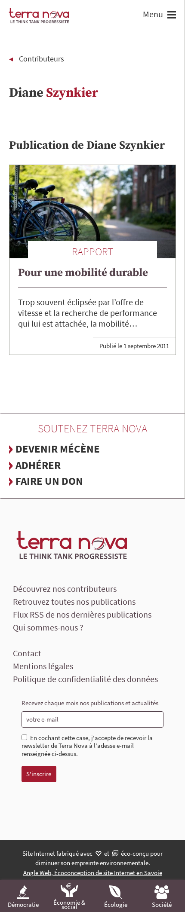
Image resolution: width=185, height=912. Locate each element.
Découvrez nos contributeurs (65, 588)
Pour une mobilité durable (83, 272)
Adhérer (38, 465)
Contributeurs (41, 59)
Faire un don (49, 481)
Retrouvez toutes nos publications (74, 601)
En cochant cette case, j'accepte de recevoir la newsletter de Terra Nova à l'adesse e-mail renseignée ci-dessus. (87, 746)
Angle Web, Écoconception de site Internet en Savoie (92, 873)
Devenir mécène (57, 449)
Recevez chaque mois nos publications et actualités (90, 703)
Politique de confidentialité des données (85, 678)
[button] (171, 16)
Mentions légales (43, 666)
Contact (27, 653)
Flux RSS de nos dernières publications (82, 614)
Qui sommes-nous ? (48, 627)
